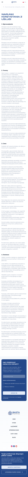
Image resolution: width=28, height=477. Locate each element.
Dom (14, 419)
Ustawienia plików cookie (13, 472)
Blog (14, 437)
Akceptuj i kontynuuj (14, 467)
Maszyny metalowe (9, 386)
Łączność (14, 426)
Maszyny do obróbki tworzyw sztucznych (15, 383)
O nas (14, 422)
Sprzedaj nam (14, 430)
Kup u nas (14, 433)
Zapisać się (14, 393)
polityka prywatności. (6, 463)
